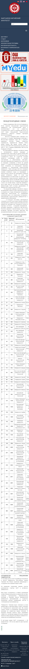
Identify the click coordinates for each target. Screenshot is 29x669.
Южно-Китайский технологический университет (20, 298)
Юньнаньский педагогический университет (20, 453)
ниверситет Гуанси (20, 379)
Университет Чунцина (20, 309)
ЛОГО (2, 49)
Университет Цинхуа (20, 223)
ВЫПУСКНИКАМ (5, 41)
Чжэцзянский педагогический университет (20, 386)
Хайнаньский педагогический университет (20, 470)
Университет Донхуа (20, 345)
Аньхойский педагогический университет (20, 417)
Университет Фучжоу (20, 324)
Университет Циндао (20, 368)
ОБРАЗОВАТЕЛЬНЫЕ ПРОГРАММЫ (9, 43)
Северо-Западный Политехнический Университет (20, 314)
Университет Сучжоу (20, 302)
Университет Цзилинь (20, 283)
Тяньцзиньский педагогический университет (20, 439)
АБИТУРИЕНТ (4, 37)
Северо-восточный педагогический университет (20, 349)
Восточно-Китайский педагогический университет (20, 355)
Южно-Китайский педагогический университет (20, 341)
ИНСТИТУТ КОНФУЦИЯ (10, 116)
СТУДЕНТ (3, 39)
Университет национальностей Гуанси (20, 465)
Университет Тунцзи (20, 272)
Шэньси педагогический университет (20, 360)
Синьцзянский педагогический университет (20, 494)
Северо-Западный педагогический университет (20, 400)
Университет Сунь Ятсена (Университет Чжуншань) (20, 263)
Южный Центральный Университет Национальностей (19, 426)
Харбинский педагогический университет (20, 447)
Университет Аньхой (20, 377)
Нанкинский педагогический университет (20, 336)
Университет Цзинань (20, 322)
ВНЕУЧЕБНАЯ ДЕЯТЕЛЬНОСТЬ (8, 45)
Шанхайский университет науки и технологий (20, 394)
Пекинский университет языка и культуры (20, 488)
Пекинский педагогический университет (20, 280)
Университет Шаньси (20, 389)
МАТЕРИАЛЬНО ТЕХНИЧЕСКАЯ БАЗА (10, 47)
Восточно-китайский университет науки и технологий (20, 372)
